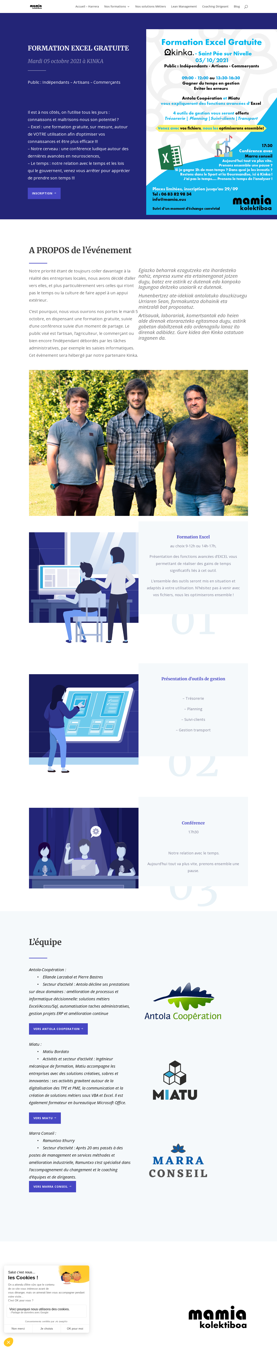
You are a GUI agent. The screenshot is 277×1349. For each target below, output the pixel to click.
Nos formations (115, 6)
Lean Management (184, 6)
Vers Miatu (43, 1118)
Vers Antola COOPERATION (56, 1029)
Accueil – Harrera (87, 6)
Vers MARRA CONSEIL (50, 1186)
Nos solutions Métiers (150, 6)
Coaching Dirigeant (215, 6)
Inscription (42, 193)
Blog (237, 6)
